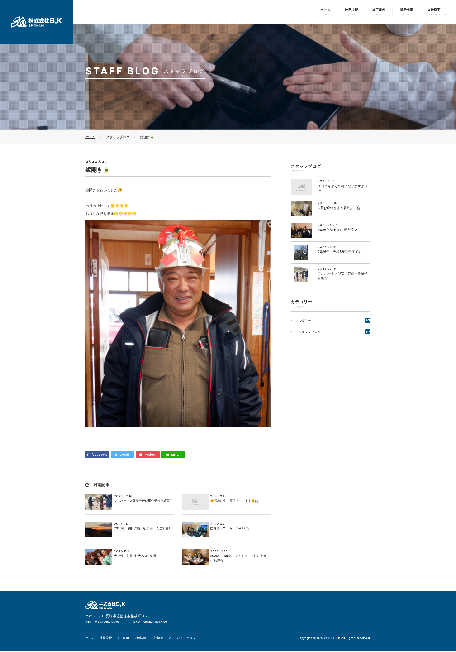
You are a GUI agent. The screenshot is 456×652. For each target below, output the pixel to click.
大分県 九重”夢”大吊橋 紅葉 (135, 556)
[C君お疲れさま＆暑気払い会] (330, 209)
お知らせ (334, 320)
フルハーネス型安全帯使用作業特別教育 (142, 501)
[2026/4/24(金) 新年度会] (330, 230)
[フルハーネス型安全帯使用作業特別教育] (330, 274)
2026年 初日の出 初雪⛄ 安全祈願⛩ (143, 528)
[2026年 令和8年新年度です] (330, 252)
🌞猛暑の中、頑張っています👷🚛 (234, 501)
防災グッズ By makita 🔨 (230, 528)
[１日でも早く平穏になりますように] (330, 187)
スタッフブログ (334, 332)
